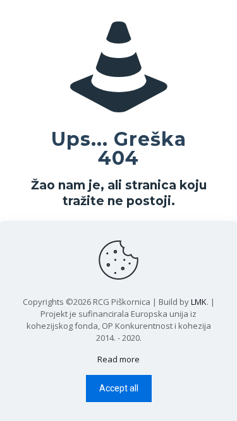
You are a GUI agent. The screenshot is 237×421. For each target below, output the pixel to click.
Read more (118, 359)
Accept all (118, 388)
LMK (199, 301)
